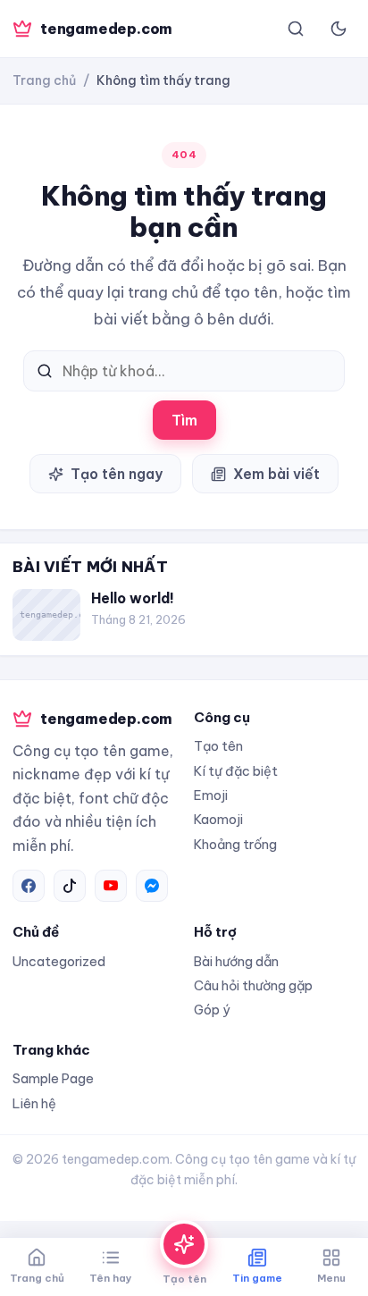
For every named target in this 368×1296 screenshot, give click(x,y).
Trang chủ (44, 80)
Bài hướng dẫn (236, 961)
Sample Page (53, 1078)
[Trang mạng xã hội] (29, 886)
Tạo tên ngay (117, 474)
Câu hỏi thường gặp (253, 985)
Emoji (211, 795)
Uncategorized (59, 961)
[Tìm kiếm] (296, 29)
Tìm (184, 420)
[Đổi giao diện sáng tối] (338, 29)
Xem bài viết (276, 474)
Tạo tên (218, 745)
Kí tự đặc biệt (236, 770)
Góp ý (212, 1009)
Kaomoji (218, 819)
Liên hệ (34, 1103)
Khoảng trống (235, 844)
